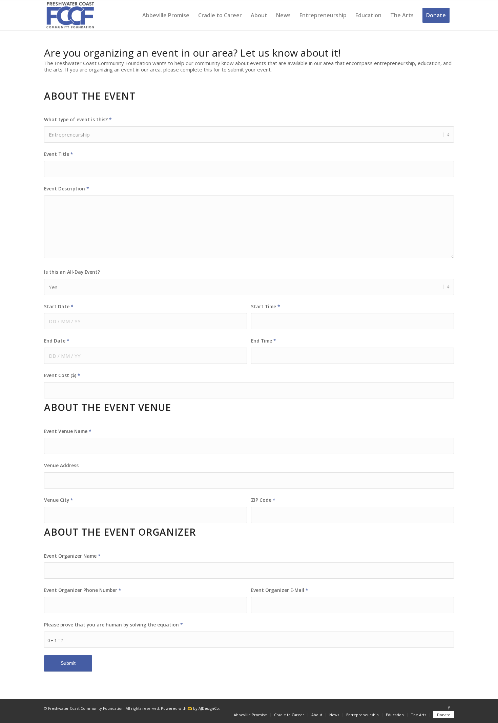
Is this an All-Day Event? (72, 272)
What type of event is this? (78, 119)
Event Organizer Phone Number (82, 590)
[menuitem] (166, 15)
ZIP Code (263, 500)
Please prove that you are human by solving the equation (113, 624)
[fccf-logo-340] (70, 15)
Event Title (58, 154)
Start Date (59, 306)
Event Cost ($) (62, 375)
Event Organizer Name (72, 556)
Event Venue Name (67, 431)
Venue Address (61, 465)
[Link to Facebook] (449, 708)
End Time (263, 340)
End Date (56, 340)
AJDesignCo (209, 708)
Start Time (265, 306)
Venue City (58, 500)
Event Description (66, 188)
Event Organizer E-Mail (279, 590)
